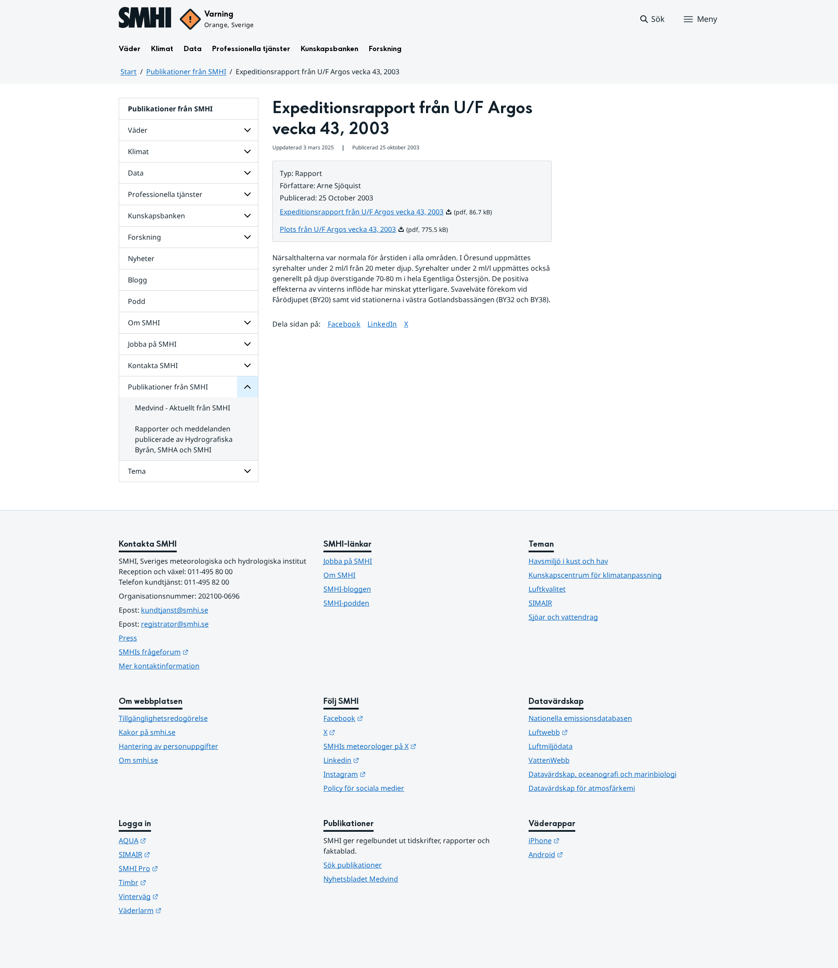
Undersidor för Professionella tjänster (247, 194)
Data (193, 49)
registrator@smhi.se (175, 624)
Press (128, 638)
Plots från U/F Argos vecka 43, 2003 (342, 229)
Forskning (385, 49)
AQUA (175, 840)
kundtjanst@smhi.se (174, 610)
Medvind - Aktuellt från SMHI (182, 408)
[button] (652, 19)
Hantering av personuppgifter (168, 746)
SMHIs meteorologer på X (412, 746)
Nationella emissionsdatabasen (580, 718)
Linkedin (384, 760)
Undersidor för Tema (247, 471)
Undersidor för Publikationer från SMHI (247, 386)
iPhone (587, 840)
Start (128, 71)
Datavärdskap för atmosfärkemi (582, 788)
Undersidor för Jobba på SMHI (247, 344)
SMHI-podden (346, 603)
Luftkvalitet (547, 589)
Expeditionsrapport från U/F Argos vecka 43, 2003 (366, 212)
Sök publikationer (352, 865)
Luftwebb (591, 732)
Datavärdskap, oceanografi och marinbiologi (603, 774)
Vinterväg (181, 896)
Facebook (344, 324)
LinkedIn (382, 324)
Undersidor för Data (247, 172)
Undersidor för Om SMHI (247, 322)
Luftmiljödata (551, 746)
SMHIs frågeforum (196, 652)
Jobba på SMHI (152, 344)
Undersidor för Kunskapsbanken (247, 215)
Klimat (162, 49)
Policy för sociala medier (363, 788)
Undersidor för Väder (247, 130)
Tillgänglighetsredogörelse (163, 718)
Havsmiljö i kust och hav (568, 561)
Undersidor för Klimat (247, 151)
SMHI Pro (181, 868)
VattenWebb (549, 760)
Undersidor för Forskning (247, 237)
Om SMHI (144, 322)
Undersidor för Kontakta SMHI (247, 365)
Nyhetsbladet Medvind (360, 879)
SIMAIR (540, 603)
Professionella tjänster (251, 49)
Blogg (137, 280)
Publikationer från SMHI (186, 71)
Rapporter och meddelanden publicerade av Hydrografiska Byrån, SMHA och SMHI (184, 439)
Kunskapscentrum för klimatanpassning (595, 575)
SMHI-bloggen (347, 589)
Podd (136, 301)
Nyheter (141, 258)
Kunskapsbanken (329, 49)
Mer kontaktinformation (159, 666)
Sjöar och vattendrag (563, 617)
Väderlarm (183, 910)
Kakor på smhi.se (147, 732)
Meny (707, 19)
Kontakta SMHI (153, 365)
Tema (137, 471)
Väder (130, 49)
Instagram (387, 774)
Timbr (175, 882)
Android (589, 854)
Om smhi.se (138, 760)
